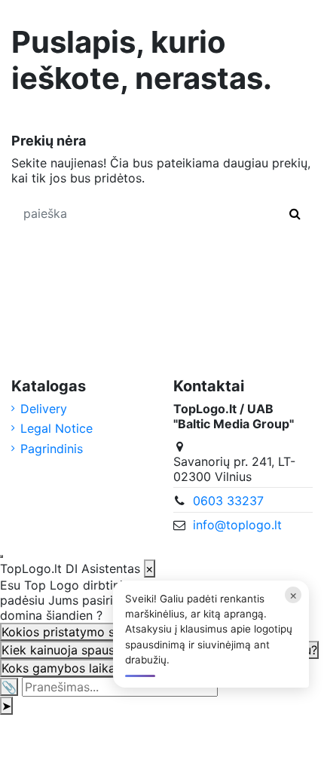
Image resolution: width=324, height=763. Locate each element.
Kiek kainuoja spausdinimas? (83, 649)
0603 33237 (228, 500)
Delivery (43, 408)
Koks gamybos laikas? (64, 668)
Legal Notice (56, 428)
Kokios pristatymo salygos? (80, 631)
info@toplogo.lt (237, 524)
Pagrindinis (51, 448)
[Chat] (1, 556)
